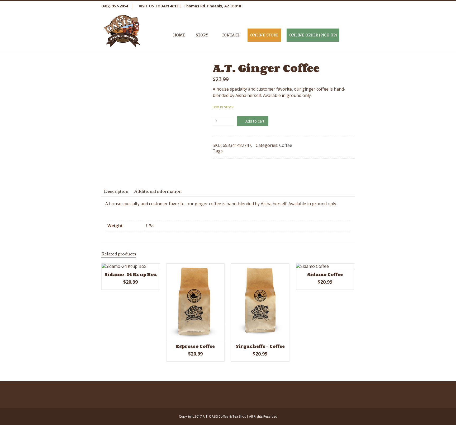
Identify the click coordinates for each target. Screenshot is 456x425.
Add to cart (254, 121)
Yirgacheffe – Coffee (260, 346)
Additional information (158, 191)
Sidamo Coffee (325, 274)
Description (116, 191)
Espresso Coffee (195, 346)
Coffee (285, 145)
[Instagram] (339, 6)
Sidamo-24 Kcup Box (130, 274)
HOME (179, 35)
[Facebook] (317, 6)
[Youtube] (349, 6)
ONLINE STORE (264, 35)
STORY (202, 35)
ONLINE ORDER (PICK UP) (313, 35)
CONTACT (230, 35)
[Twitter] (328, 6)
